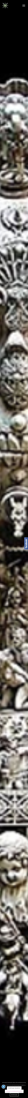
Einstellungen (14, 1094)
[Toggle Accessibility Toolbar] (3, 1087)
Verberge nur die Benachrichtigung (14, 1091)
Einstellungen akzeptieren (14, 1088)
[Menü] (24, 5)
